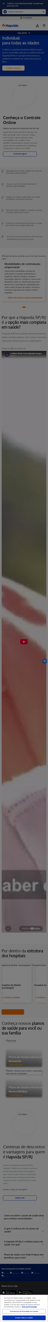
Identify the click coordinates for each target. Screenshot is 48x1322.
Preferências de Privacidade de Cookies (24, 1311)
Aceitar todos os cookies (24, 1318)
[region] (24, 1308)
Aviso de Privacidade (29, 1307)
